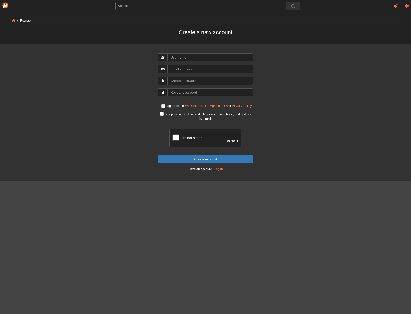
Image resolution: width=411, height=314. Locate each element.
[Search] (293, 6)
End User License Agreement (205, 106)
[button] (16, 6)
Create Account (205, 159)
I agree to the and (209, 106)
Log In (218, 169)
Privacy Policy (242, 106)
